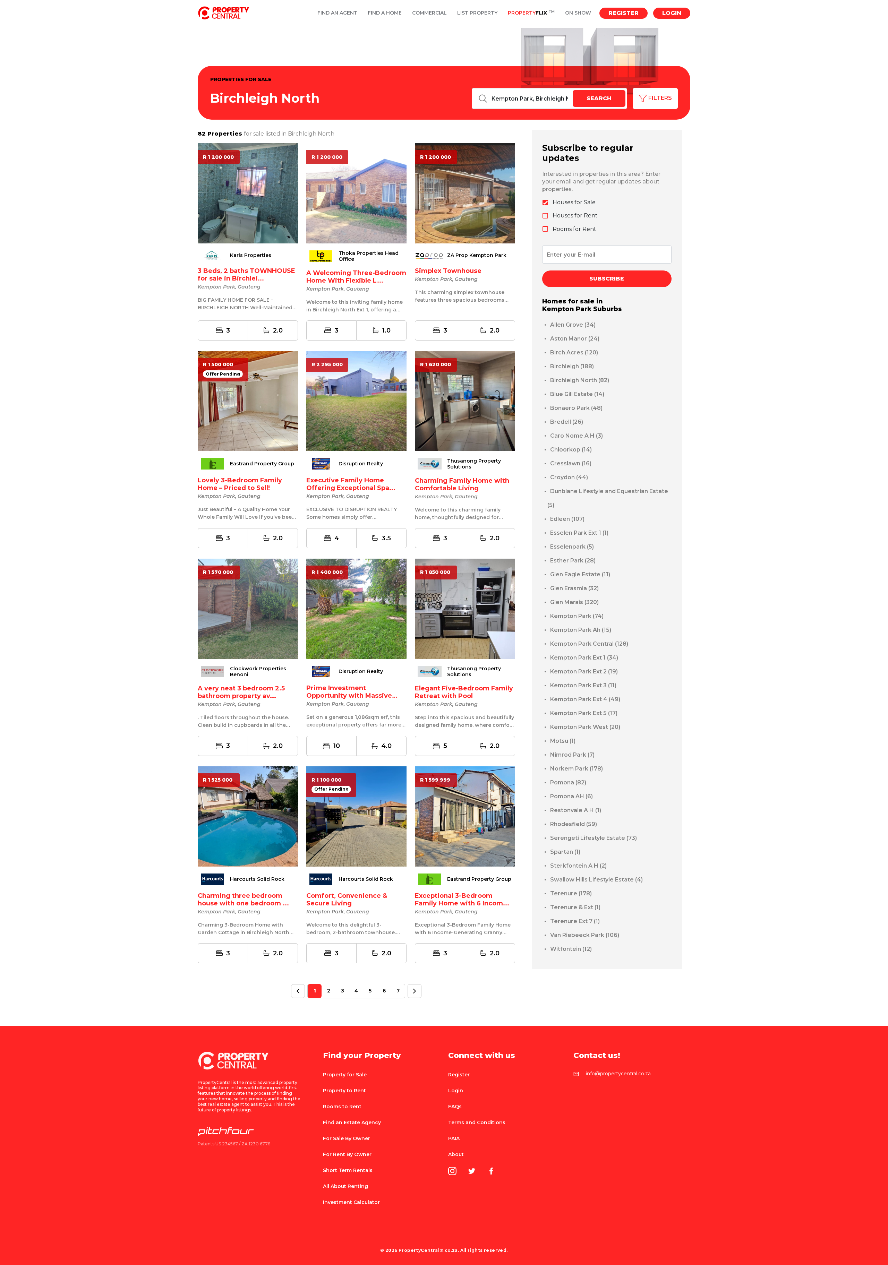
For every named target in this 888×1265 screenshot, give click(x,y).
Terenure (571, 893)
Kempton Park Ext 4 (585, 699)
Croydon (569, 477)
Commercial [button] (429, 13)
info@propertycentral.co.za (618, 1074)
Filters (659, 98)
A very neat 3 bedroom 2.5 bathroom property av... (241, 692)
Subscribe (606, 278)
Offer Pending (223, 374)
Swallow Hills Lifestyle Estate (596, 879)
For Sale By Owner (346, 1138)
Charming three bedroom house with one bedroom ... (243, 899)
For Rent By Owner (347, 1154)
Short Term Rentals (348, 1170)
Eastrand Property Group (262, 464)
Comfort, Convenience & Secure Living (346, 899)
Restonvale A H (575, 810)
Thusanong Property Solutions (474, 464)
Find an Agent (337, 13)
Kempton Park (577, 616)
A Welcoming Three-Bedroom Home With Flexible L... (356, 276)
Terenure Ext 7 (575, 921)
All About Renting (345, 1186)
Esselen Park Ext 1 (579, 533)
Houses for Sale (574, 202)
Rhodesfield (573, 824)
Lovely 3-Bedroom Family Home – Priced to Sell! (240, 484)
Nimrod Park (572, 754)
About (456, 1154)
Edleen (567, 519)
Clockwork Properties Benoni (258, 672)
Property (531, 13)
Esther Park (573, 560)
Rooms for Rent (574, 229)
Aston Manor (574, 338)
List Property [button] (477, 13)
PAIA (454, 1138)
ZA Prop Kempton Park (476, 255)
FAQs (455, 1106)
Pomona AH (571, 796)
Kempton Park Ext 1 (584, 657)
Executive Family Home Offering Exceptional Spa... (350, 484)
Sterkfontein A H (578, 865)
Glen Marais (574, 602)
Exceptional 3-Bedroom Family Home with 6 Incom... (462, 899)
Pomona (568, 782)
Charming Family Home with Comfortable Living (462, 484)
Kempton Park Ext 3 (583, 685)
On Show (578, 13)
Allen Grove (573, 324)
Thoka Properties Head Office (369, 256)
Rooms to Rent (342, 1106)
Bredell (566, 422)
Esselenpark (572, 546)
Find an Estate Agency (352, 1122)
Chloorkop (571, 449)
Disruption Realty (361, 464)
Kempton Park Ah (580, 630)
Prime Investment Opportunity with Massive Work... (349, 695)
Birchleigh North (579, 380)
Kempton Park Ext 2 (584, 671)
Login (671, 13)
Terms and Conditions (476, 1122)
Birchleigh (572, 366)
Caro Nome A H (576, 435)
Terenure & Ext (575, 907)
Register (623, 13)
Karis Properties (250, 255)
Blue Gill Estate (577, 394)
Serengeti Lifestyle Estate (593, 838)
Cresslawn (570, 463)
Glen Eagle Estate (580, 574)
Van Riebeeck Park (584, 935)
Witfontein (571, 949)
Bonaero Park (576, 408)
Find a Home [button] (385, 13)
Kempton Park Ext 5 (583, 713)
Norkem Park (576, 768)
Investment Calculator (351, 1202)
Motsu (562, 741)
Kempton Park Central (589, 643)
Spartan (565, 852)
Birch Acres (574, 352)
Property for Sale (345, 1075)
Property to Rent (344, 1090)
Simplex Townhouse (448, 271)
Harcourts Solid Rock (257, 879)
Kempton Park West (585, 727)
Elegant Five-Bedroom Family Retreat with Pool (464, 692)
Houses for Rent (575, 215)
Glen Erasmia (574, 588)
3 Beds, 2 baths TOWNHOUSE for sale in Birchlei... (246, 274)
